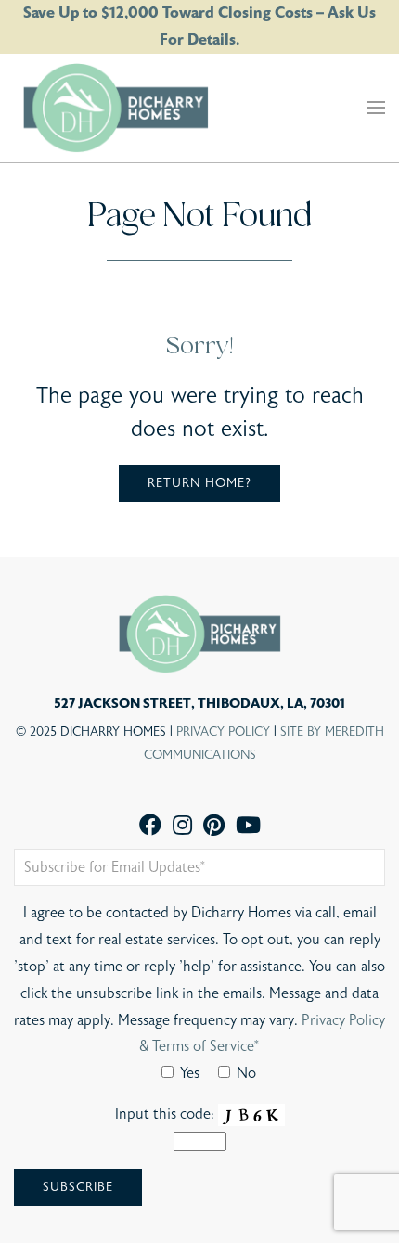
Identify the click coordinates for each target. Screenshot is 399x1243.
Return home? (199, 483)
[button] (376, 107)
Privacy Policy (223, 731)
